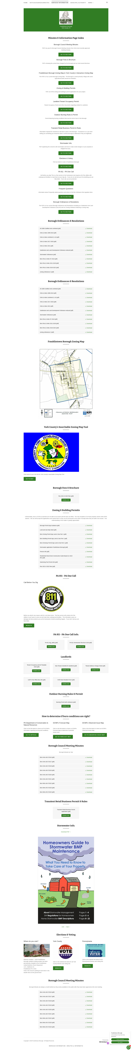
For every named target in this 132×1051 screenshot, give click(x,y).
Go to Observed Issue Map (94, 735)
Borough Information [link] (60, 2)
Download (66, 500)
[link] (66, 17)
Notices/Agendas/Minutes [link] (39, 2)
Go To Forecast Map (63, 736)
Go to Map (29, 478)
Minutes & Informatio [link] (75, 1046)
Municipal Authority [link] (78, 2)
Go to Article (31, 735)
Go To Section (66, 67)
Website (29, 625)
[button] (91, 3)
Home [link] (26, 2)
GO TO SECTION (66, 54)
